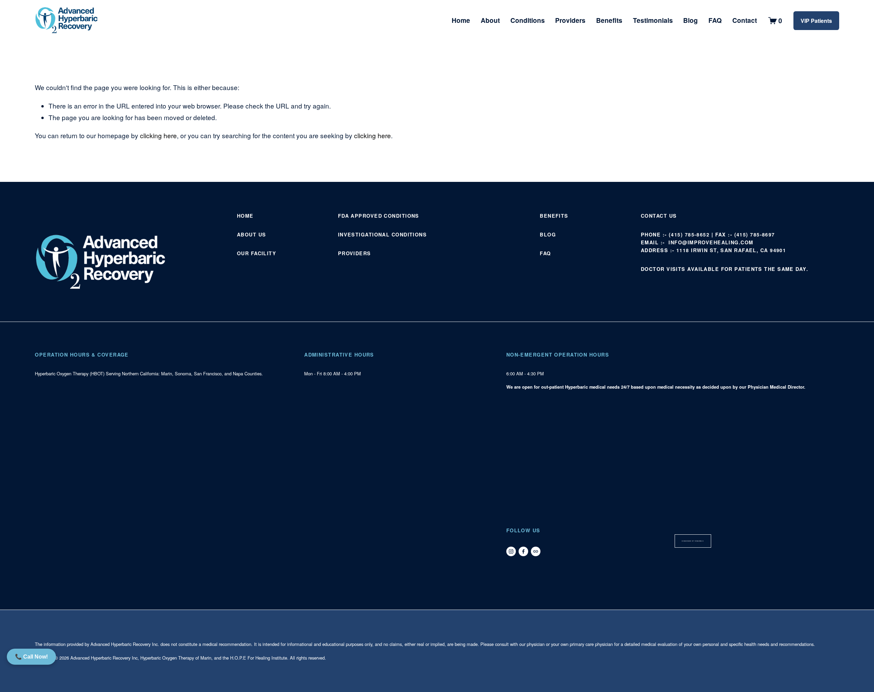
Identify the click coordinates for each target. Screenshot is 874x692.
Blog (690, 20)
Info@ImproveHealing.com (710, 242)
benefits (554, 215)
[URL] (535, 551)
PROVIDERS (354, 253)
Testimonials (653, 20)
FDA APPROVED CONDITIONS (378, 215)
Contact (744, 20)
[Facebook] (523, 551)
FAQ (715, 20)
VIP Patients (816, 21)
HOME (245, 215)
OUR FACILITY (256, 253)
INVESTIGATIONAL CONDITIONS (382, 234)
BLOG (548, 234)
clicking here (158, 135)
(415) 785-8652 (689, 234)
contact (654, 215)
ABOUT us (251, 234)
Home (461, 20)
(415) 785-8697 (754, 234)
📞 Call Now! (31, 657)
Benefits (609, 20)
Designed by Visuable (692, 541)
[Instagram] (511, 551)
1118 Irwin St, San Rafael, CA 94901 (731, 250)
